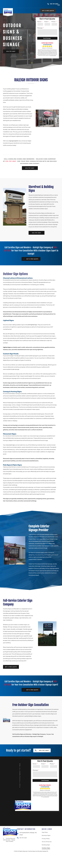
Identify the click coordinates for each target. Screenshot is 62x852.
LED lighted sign (32, 324)
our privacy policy (53, 55)
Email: (46, 21)
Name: (39, 21)
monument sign (10, 445)
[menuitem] (46, 832)
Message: (40, 28)
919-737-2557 (54, 4)
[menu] (59, 5)
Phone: (53, 21)
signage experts (13, 141)
